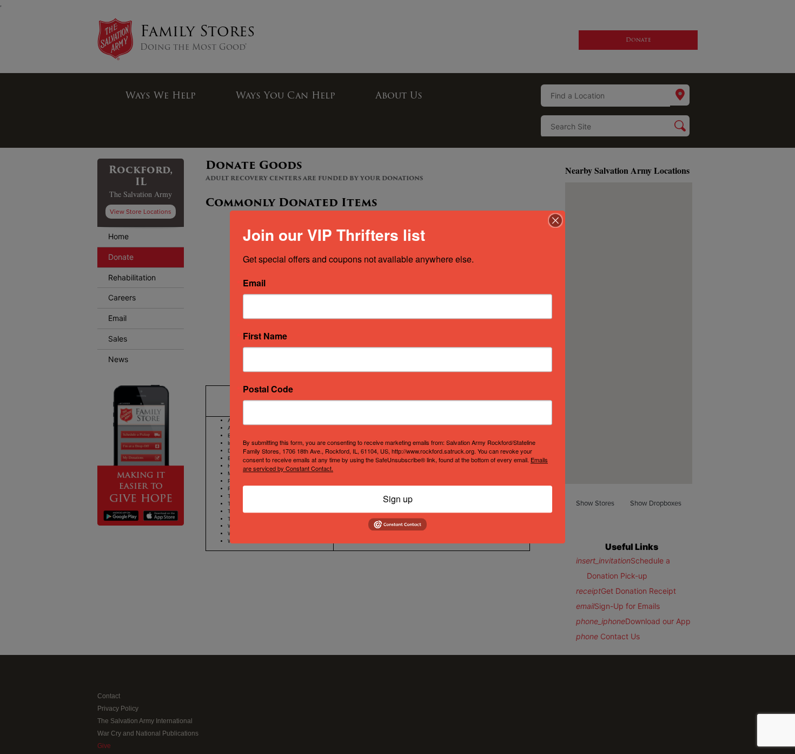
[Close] (555, 220)
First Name (265, 336)
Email (254, 283)
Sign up (398, 499)
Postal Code (268, 389)
